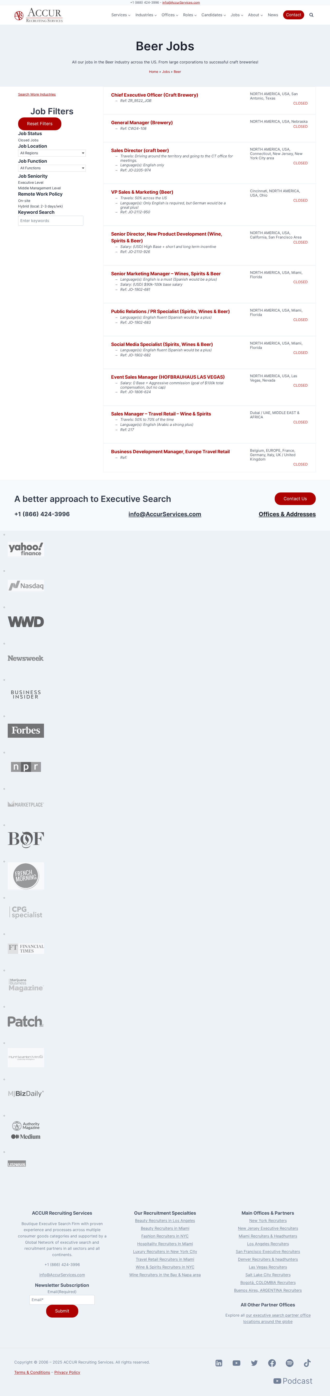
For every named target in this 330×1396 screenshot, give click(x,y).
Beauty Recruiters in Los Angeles (165, 1220)
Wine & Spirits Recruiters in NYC (165, 1267)
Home (153, 71)
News (273, 14)
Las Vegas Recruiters (268, 1267)
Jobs (166, 71)
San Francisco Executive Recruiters (268, 1251)
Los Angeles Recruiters (268, 1243)
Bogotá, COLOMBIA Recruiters (268, 1282)
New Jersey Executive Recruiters (268, 1228)
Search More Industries (37, 94)
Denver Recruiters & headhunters (268, 1259)
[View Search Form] (311, 15)
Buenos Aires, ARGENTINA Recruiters (268, 1290)
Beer (177, 71)
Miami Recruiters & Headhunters (268, 1236)
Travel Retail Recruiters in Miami (165, 1259)
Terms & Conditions (32, 1372)
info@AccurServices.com (181, 2)
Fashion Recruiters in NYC (165, 1236)
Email (62, 1291)
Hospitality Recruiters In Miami (165, 1243)
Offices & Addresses (287, 514)
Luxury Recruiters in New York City (165, 1251)
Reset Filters (39, 123)
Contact (293, 14)
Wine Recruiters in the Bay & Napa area (165, 1274)
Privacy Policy (67, 1372)
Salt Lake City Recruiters (268, 1274)
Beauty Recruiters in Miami (165, 1228)
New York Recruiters (268, 1220)
